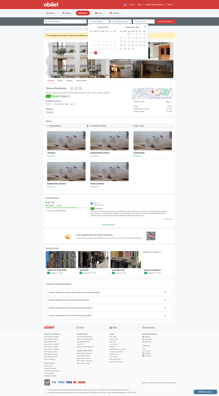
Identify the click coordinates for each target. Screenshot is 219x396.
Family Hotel (48, 366)
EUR (132, 4)
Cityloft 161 (80, 344)
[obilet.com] (56, 6)
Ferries (115, 13)
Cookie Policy (114, 354)
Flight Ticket (114, 339)
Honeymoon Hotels (50, 368)
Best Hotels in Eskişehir (51, 349)
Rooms (60, 81)
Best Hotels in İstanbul (51, 337)
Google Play (148, 339)
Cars (99, 13)
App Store (147, 337)
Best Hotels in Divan (83, 363)
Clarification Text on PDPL (118, 349)
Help (139, 4)
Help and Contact (115, 359)
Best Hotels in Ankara (51, 339)
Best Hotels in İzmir (50, 342)
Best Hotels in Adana (51, 357)
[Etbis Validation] (47, 383)
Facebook (147, 351)
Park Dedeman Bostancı (85, 337)
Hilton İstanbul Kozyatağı (85, 339)
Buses (51, 13)
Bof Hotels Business (83, 342)
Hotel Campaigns (49, 359)
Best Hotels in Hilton (83, 356)
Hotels (84, 13)
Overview (50, 81)
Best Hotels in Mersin (51, 354)
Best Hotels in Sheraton (84, 361)
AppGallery (147, 342)
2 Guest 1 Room (140, 21)
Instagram (147, 353)
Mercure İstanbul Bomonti (85, 347)
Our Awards (113, 357)
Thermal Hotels (49, 373)
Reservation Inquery (116, 362)
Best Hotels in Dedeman (85, 353)
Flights (67, 13)
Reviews (69, 81)
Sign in (170, 4)
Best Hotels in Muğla (50, 347)
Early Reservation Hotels (52, 371)
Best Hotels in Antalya (51, 344)
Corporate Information (117, 352)
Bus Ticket (113, 337)
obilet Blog (147, 356)
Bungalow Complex (50, 376)
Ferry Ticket (113, 344)
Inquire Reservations (154, 4)
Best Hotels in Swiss (83, 358)
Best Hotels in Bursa (50, 352)
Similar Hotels (81, 81)
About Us (112, 347)
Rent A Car (113, 342)
